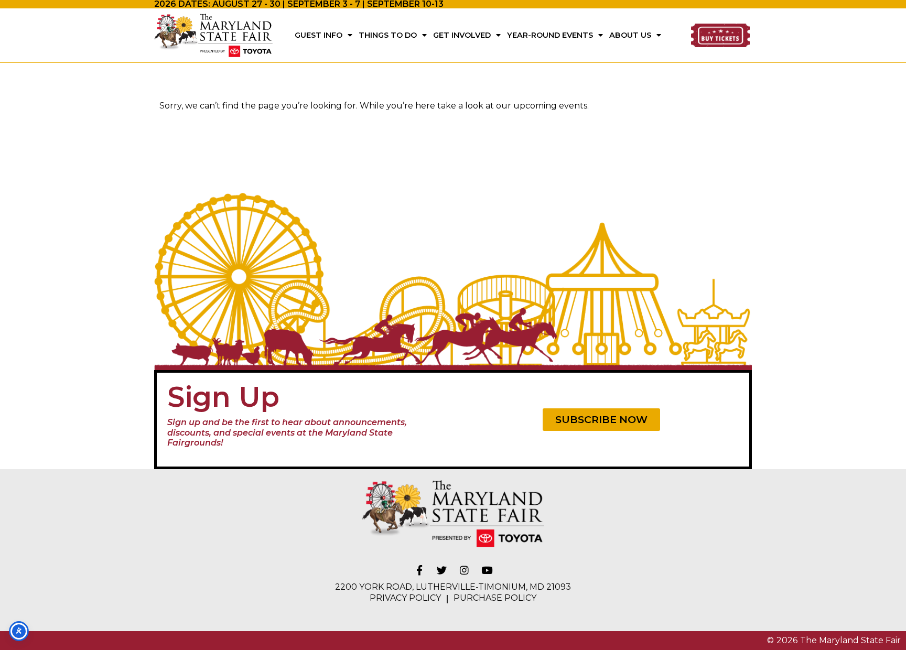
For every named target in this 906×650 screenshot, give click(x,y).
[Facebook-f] (419, 570)
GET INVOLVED (462, 35)
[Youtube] (487, 570)
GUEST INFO (318, 35)
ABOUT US (630, 35)
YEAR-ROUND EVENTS (550, 35)
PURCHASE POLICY (495, 598)
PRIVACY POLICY (405, 598)
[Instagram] (464, 570)
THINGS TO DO (388, 35)
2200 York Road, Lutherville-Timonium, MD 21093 (453, 587)
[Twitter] (442, 570)
